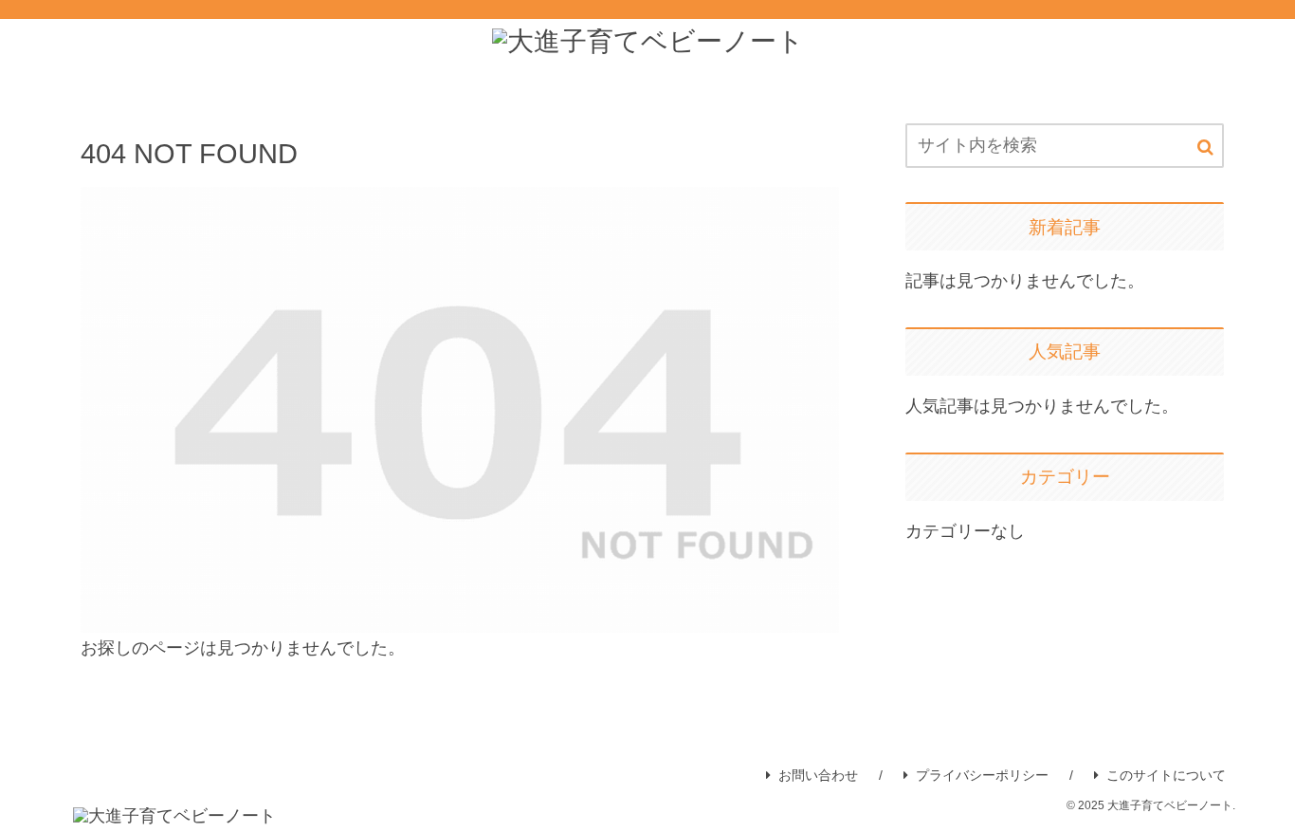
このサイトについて (1166, 775)
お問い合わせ (818, 775)
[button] (1205, 147)
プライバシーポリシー (982, 775)
